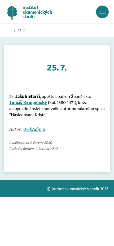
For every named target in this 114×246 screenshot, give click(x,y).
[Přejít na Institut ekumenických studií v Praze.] (8, 30)
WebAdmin (34, 129)
